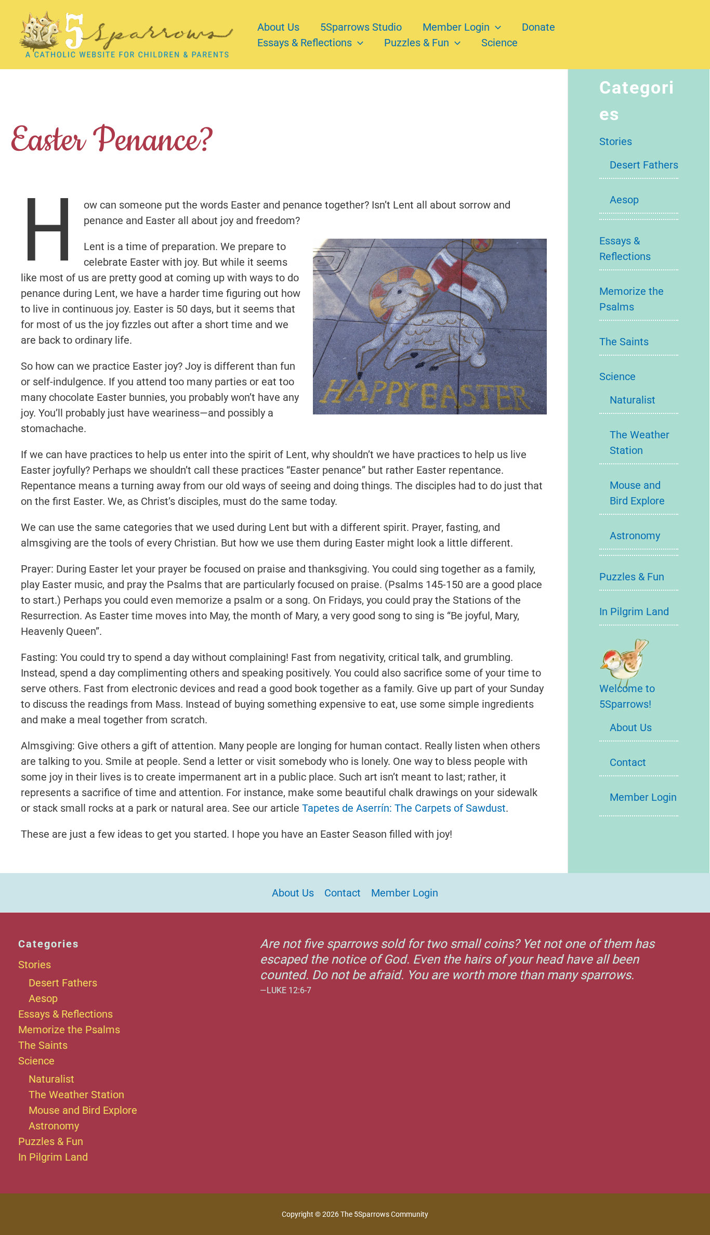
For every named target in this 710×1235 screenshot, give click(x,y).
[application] (495, 27)
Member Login (456, 27)
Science (499, 42)
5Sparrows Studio (361, 27)
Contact (628, 762)
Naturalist (632, 400)
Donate (538, 27)
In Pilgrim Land (634, 611)
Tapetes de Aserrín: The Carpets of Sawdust (404, 808)
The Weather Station (76, 1094)
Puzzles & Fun (416, 42)
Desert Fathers (644, 165)
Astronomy (635, 535)
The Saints (624, 341)
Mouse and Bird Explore (83, 1110)
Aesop (624, 199)
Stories (615, 141)
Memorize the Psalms (69, 1029)
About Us (278, 27)
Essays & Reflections (304, 42)
